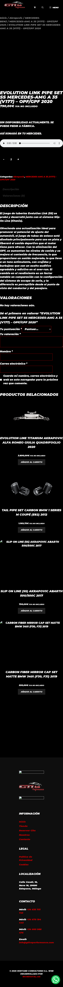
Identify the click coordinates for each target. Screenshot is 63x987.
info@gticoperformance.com (36, 942)
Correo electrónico (13, 363)
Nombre (6, 351)
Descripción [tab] (11, 189)
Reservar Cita (27, 830)
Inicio (3, 18)
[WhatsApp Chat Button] (55, 979)
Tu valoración (10, 334)
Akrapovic (15, 18)
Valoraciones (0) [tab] (14, 195)
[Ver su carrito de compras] (35, 7)
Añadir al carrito (31, 462)
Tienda (23, 826)
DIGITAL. (31, 976)
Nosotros (24, 834)
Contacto (24, 839)
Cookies (23, 864)
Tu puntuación (11, 329)
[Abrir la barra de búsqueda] (42, 7)
